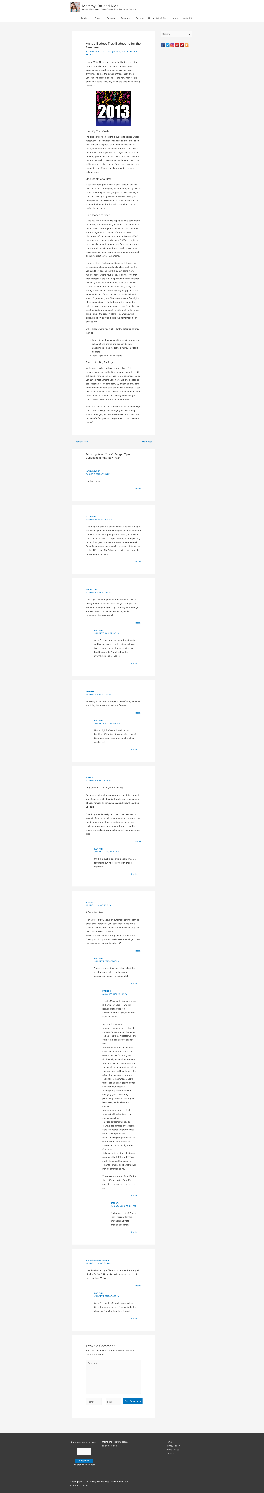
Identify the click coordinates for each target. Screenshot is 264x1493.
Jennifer (90, 691)
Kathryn (98, 630)
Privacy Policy (173, 1446)
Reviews (140, 18)
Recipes (111, 18)
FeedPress (90, 1464)
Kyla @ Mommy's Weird (97, 1260)
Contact (170, 1453)
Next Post (148, 441)
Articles (84, 18)
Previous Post (80, 441)
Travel (98, 18)
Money (89, 54)
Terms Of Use (172, 1449)
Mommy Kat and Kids (100, 6)
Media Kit (187, 18)
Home (169, 1442)
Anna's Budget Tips (110, 51)
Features (125, 18)
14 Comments (92, 51)
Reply (138, 488)
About (175, 18)
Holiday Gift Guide (157, 18)
